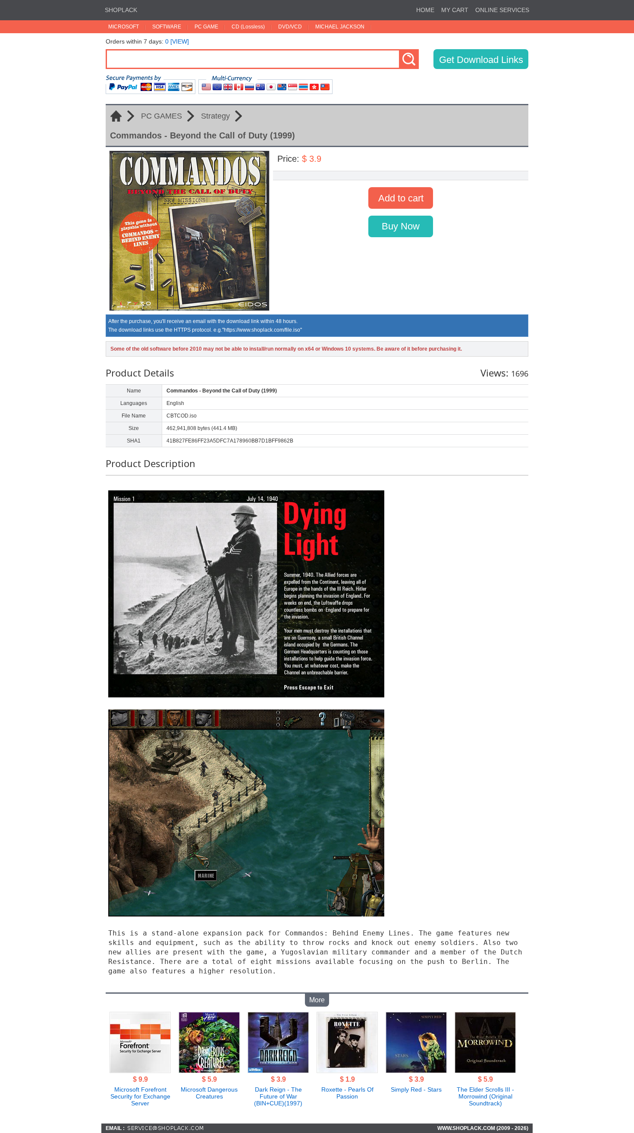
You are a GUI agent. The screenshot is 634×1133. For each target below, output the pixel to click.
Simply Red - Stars (416, 1089)
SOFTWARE (166, 27)
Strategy (215, 116)
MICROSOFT (123, 27)
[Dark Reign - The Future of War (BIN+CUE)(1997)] (278, 1070)
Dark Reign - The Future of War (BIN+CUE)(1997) (278, 1096)
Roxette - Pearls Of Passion (347, 1093)
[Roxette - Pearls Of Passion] (347, 1070)
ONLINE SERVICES (502, 9)
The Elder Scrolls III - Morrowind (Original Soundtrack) (485, 1096)
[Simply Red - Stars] (416, 1070)
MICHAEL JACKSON (339, 27)
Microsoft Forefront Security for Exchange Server (140, 1096)
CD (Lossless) (248, 27)
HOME (425, 9)
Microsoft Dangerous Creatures (209, 1093)
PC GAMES (161, 116)
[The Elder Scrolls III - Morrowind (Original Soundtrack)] (485, 1070)
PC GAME (206, 27)
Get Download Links (481, 59)
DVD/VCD (290, 27)
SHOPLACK (121, 9)
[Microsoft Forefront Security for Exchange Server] (140, 1070)
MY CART (454, 9)
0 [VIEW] (177, 41)
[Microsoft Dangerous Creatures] (209, 1070)
